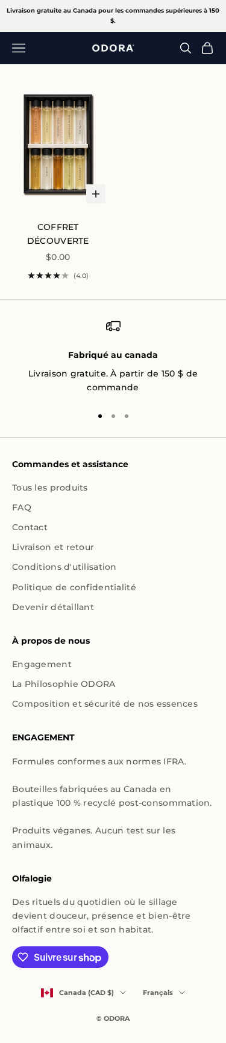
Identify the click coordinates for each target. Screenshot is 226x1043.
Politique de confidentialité (74, 587)
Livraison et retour (53, 547)
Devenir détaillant (53, 607)
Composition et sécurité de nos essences (105, 703)
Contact (30, 527)
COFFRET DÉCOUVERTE (58, 234)
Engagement (42, 664)
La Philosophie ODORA (64, 684)
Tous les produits (50, 487)
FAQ (21, 507)
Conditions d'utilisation (64, 566)
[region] (113, 357)
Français (158, 992)
